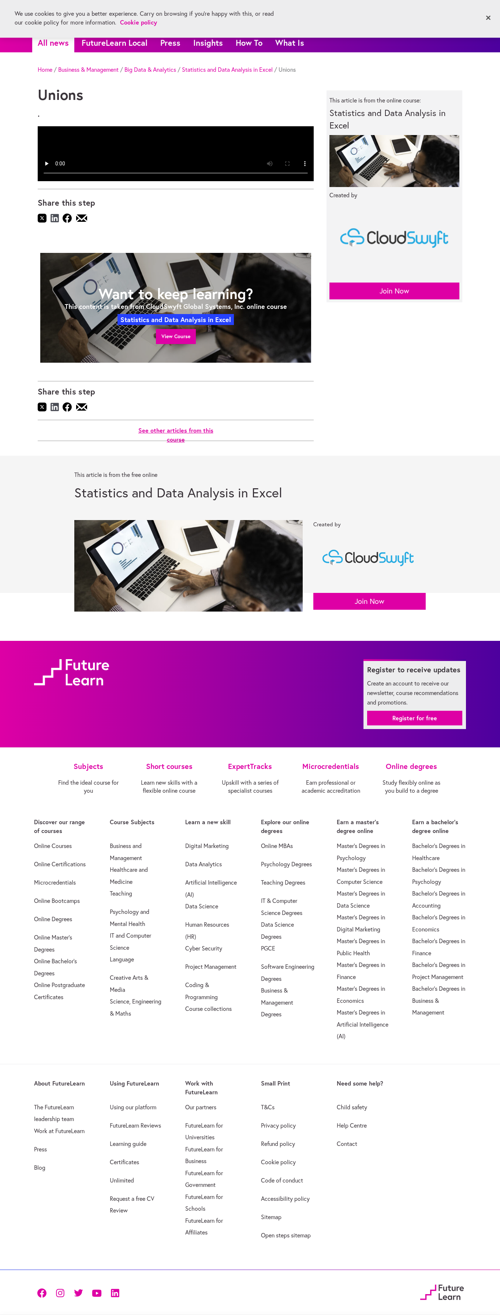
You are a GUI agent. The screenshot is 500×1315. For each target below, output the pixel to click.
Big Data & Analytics (150, 69)
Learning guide (128, 1143)
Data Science (201, 906)
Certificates (124, 1162)
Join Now (394, 290)
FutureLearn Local (115, 42)
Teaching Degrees (283, 882)
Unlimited (122, 1180)
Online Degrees (53, 919)
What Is (289, 42)
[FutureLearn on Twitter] (78, 1292)
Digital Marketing (207, 845)
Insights (208, 42)
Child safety (352, 1107)
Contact (347, 1143)
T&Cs (268, 1107)
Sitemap (271, 1217)
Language (122, 959)
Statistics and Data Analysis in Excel (227, 69)
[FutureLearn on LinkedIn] (115, 1292)
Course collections (208, 1008)
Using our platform (133, 1107)
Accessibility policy (285, 1198)
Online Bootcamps (57, 900)
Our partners (200, 1107)
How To (249, 42)
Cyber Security (203, 948)
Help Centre (352, 1125)
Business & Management (88, 69)
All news (53, 42)
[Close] (488, 18)
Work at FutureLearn (59, 1131)
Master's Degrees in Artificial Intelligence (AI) (362, 1024)
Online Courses (53, 845)
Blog (39, 1167)
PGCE (268, 948)
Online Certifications (60, 864)
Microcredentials (55, 882)
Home (45, 69)
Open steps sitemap (286, 1235)
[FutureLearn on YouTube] (96, 1292)
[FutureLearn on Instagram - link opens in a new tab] (60, 1292)
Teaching (121, 893)
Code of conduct (282, 1180)
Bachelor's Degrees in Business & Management (438, 1000)
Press (170, 42)
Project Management (210, 966)
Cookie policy (278, 1162)
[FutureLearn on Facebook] (43, 1292)
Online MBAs (277, 845)
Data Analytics (203, 864)
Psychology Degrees (286, 864)
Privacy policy (278, 1125)
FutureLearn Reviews (135, 1125)
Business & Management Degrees (277, 1002)
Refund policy (278, 1143)
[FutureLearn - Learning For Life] (442, 1291)
